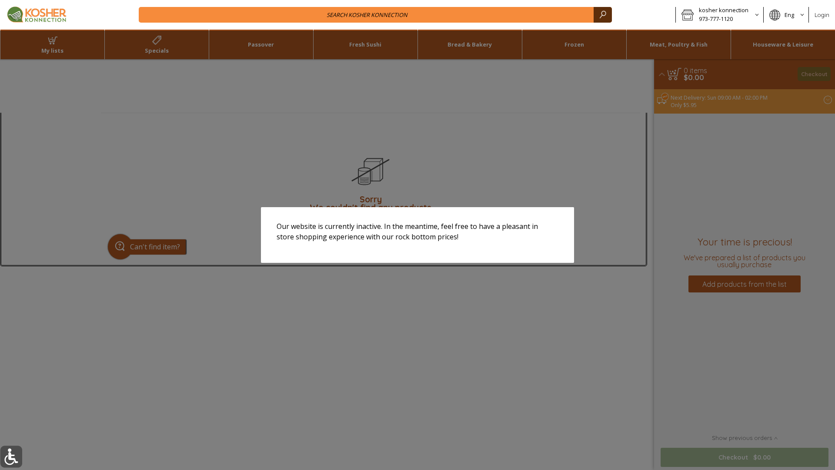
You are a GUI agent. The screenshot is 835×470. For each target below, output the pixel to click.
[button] (11, 457)
